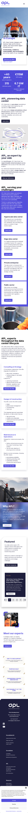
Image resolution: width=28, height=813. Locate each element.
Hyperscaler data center (11, 738)
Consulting (8, 753)
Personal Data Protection (11, 811)
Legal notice (19, 811)
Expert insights (9, 784)
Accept (14, 800)
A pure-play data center (11, 766)
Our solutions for (10, 735)
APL (7, 763)
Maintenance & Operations (11, 757)
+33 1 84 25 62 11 (14, 719)
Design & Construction (10, 755)
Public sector (8, 744)
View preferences (14, 808)
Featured (8, 575)
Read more (11, 593)
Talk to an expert (7, 61)
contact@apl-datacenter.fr (14, 720)
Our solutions (9, 750)
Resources (8, 780)
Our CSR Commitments (10, 769)
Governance (8, 768)
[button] (26, 787)
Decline (14, 804)
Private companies (10, 742)
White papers (8, 783)
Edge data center (9, 740)
